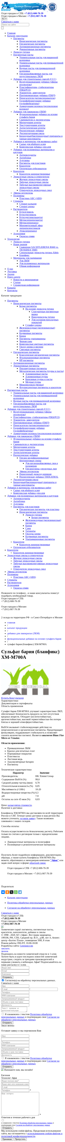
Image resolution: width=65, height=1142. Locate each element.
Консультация (16, 698)
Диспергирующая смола (31, 133)
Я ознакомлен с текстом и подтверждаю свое (30, 1017)
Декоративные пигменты (32, 49)
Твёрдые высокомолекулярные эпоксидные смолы (35, 186)
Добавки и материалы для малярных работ (35, 141)
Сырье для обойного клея (32, 144)
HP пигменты (26, 360)
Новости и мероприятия (25, 279)
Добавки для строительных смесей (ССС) (34, 79)
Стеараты (18, 201)
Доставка (12, 271)
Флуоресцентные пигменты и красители (40, 387)
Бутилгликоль (26, 212)
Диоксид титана (21, 52)
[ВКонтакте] (3, 892)
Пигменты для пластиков (32, 163)
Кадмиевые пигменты (30, 333)
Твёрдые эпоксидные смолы (34, 182)
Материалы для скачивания (27, 258)
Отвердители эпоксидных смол (35, 190)
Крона (22, 336)
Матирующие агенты (30, 122)
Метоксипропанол (28, 222)
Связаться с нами (10, 21)
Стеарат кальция (27, 203)
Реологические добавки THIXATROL (38, 477)
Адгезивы (24, 160)
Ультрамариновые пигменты (40, 539)
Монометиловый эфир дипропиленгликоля (31, 226)
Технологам (13, 239)
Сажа (28, 528)
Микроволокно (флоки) (31, 384)
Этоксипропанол (28, 231)
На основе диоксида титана (39, 309)
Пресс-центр (13, 277)
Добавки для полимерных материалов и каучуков (32, 496)
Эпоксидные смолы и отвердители (31, 176)
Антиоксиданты (27, 155)
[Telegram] (20, 892)
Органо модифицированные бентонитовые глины (34, 459)
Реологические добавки (31, 130)
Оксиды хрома (33, 533)
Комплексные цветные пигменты (36, 344)
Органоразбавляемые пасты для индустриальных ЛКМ (35, 75)
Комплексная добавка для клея (35, 147)
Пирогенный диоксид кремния (35, 474)
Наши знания (20, 244)
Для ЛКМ (24, 260)
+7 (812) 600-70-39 (33, 13)
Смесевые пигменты (30, 349)
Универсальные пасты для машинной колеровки (38, 393)
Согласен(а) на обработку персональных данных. (30, 980)
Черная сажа (25, 341)
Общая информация (29, 266)
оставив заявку (27, 818)
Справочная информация (26, 285)
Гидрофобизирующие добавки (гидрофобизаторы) (35, 102)
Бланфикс (24, 255)
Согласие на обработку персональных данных (31, 908)
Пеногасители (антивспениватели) (37, 98)
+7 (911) (36, 16)
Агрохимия (19, 233)
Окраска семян (27, 236)
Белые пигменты (28, 306)
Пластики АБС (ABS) (30, 198)
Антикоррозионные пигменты (35, 46)
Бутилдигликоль (27, 214)
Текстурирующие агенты (32, 125)
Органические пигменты (32, 44)
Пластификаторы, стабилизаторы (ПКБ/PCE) (36, 417)
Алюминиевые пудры (36, 376)
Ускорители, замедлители (32, 92)
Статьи (17, 282)
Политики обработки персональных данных (36, 1123)
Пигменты (18, 38)
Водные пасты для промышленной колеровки (37, 401)
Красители (24, 166)
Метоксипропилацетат (31, 220)
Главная (11, 33)
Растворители (20, 209)
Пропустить (20, 1139)
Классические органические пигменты (39, 355)
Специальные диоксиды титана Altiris (38, 252)
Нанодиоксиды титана (43, 317)
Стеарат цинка (26, 206)
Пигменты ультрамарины (32, 338)
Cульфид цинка (33, 325)
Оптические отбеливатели (33, 168)
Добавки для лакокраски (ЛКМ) (29, 111)
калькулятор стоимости (20, 805)
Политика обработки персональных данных (30, 902)
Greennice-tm (26, 945)
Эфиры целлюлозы (23, 193)
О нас (10, 269)
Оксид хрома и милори (31, 346)
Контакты (12, 290)
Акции (10, 274)
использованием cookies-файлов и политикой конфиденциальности (31, 1134)
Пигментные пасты (23, 54)
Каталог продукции (17, 35)
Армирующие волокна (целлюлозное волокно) (37, 433)
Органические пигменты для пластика (39, 509)
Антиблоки (25, 157)
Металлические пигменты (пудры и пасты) (41, 371)
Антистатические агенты (32, 128)
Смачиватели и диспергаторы (34, 119)
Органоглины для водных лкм (41, 468)
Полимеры (18, 195)
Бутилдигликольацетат (31, 217)
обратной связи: (37, 863)
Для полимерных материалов (34, 263)
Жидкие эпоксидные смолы (33, 179)
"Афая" (54, 860)
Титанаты (30, 531)
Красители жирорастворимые (34, 174)
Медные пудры (33, 382)
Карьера (11, 287)
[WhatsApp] (16, 892)
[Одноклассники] (7, 892)
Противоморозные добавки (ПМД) (37, 95)
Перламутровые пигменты (33, 368)
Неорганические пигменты (33, 41)
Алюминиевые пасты (36, 374)
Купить (5, 698)
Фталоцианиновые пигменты (34, 357)
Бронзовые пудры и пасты (38, 379)
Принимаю (7, 1139)
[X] (11, 892)
